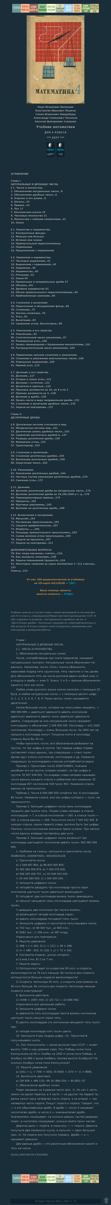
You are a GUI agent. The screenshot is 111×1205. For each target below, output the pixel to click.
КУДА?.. (69, 594)
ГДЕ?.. (73, 583)
